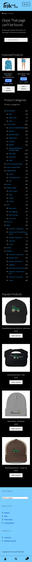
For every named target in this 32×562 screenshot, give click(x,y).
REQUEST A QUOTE (10, 541)
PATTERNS (12, 154)
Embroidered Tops (14, 177)
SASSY (10, 160)
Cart (24, 557)
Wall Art (11, 201)
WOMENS (9, 251)
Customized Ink (9, 523)
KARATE (11, 145)
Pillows (11, 198)
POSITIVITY (12, 157)
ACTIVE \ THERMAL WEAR (16, 128)
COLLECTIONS (11, 124)
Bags (10, 114)
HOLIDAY (11, 141)
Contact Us (7, 537)
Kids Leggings (13, 211)
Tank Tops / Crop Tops (15, 277)
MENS (8, 225)
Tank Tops (12, 241)
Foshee (9, 184)
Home (5, 13)
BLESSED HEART (14, 134)
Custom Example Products (15, 164)
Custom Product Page (13, 167)
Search (16, 559)
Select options (8, 89)
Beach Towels (13, 191)
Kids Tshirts (12, 218)
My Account (5, 559)
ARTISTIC (12, 131)
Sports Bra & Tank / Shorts (17, 268)
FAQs (5, 516)
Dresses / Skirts (13, 258)
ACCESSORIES (11, 111)
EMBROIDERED (11, 171)
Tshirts (11, 244)
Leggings (11, 265)
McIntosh (9, 222)
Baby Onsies (12, 208)
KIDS (8, 205)
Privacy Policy (8, 519)
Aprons (11, 174)
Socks (10, 121)
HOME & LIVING (11, 188)
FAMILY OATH (13, 138)
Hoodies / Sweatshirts (15, 237)
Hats (10, 181)
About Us (7, 513)
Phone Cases (13, 117)
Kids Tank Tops (13, 215)
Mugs (10, 194)
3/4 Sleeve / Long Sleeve (16, 229)
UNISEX (9, 248)
